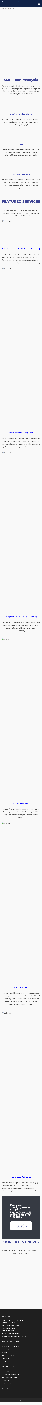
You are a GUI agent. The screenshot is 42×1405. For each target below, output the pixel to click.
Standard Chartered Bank (10, 1346)
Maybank (5, 1352)
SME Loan (5, 1371)
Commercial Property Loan (11, 1374)
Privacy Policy (6, 1383)
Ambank (4, 1361)
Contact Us (5, 1380)
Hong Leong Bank (8, 1355)
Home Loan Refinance (9, 1377)
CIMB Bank (5, 1349)
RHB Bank (5, 1358)
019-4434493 (11, 1331)
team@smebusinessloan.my (16, 1336)
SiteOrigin (24, 1400)
